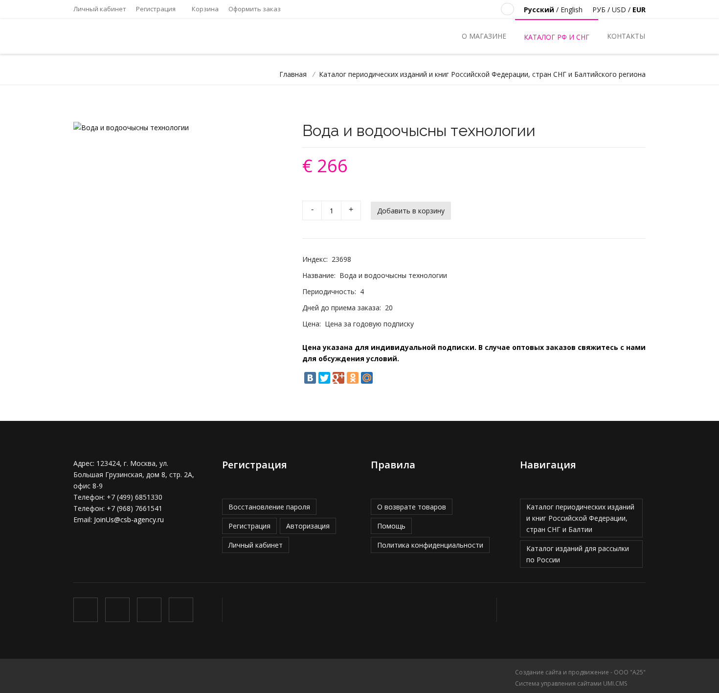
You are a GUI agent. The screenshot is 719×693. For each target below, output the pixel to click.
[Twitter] (324, 378)
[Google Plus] (338, 378)
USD (619, 9)
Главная (293, 74)
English (572, 9)
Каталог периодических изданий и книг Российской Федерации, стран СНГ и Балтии (580, 518)
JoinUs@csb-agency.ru (129, 519)
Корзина (204, 8)
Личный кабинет (99, 8)
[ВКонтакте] (310, 378)
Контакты (626, 36)
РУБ (599, 9)
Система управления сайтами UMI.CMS (571, 683)
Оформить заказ (254, 8)
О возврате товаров (411, 506)
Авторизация (308, 526)
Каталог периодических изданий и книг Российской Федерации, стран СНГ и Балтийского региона (482, 74)
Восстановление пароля (269, 506)
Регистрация (156, 8)
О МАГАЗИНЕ (484, 36)
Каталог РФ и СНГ (556, 37)
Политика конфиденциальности (430, 545)
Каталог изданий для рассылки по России (577, 554)
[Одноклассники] (353, 378)
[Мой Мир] (367, 378)
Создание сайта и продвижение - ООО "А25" (580, 672)
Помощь (391, 526)
